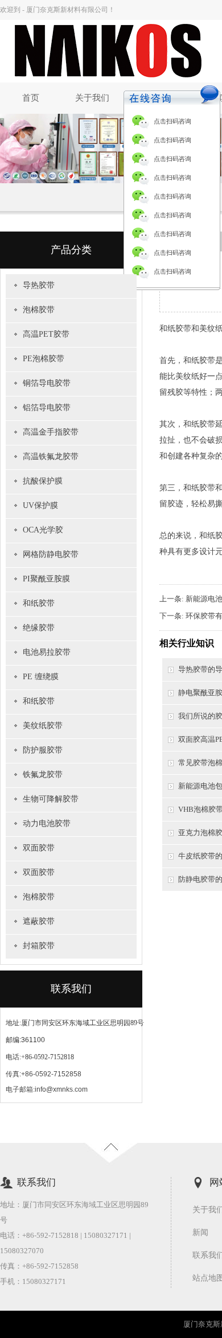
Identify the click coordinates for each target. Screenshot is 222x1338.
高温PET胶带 (46, 334)
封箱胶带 (39, 945)
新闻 (200, 1232)
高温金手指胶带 (51, 432)
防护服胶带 (43, 750)
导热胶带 (39, 285)
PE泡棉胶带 (43, 358)
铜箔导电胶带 (47, 383)
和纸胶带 (39, 603)
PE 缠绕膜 (41, 676)
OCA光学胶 (43, 530)
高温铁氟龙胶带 (51, 456)
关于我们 (92, 97)
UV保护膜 (40, 505)
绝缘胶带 (39, 627)
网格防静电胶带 (51, 554)
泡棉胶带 (39, 309)
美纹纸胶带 (43, 725)
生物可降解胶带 (51, 799)
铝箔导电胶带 (47, 407)
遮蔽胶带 (39, 921)
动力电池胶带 (47, 823)
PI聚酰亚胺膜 (46, 579)
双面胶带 (39, 848)
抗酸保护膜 (43, 481)
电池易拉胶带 (47, 652)
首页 (30, 97)
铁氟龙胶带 (43, 774)
